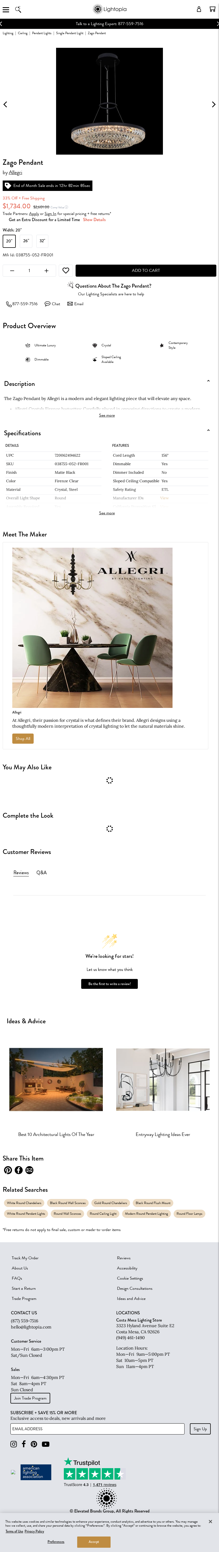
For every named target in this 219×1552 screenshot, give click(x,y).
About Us (20, 1268)
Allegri (15, 172)
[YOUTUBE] (45, 1444)
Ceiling (23, 33)
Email (78, 304)
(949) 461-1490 (130, 1337)
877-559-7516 (25, 304)
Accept (94, 1541)
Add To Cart (146, 270)
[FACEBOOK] (24, 1444)
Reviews (124, 1258)
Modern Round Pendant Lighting (146, 1213)
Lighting (8, 33)
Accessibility (127, 1268)
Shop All (23, 738)
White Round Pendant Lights (26, 1213)
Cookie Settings (130, 1278)
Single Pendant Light (69, 33)
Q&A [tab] (41, 872)
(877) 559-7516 (24, 1320)
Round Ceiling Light (103, 1213)
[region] (109, 1532)
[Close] (210, 1521)
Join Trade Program (30, 1398)
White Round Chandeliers (24, 1202)
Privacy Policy (34, 1531)
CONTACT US (24, 1313)
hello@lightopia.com (31, 1327)
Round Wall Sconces (67, 1213)
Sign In (50, 213)
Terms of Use (14, 1531)
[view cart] (212, 9)
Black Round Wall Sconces (68, 1202)
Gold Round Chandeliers (110, 1202)
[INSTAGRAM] (13, 1444)
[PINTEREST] (34, 1444)
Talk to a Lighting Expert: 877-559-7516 (109, 24)
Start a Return (24, 1288)
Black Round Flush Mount (153, 1202)
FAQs (17, 1278)
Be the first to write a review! (109, 983)
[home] (109, 13)
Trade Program (24, 1298)
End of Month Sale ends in (35, 185)
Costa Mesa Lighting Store (139, 1320)
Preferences (56, 1541)
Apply (34, 213)
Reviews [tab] (21, 872)
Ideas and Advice (131, 1298)
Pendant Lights (42, 33)
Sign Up (200, 1429)
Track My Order (25, 1258)
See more (107, 415)
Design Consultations (134, 1288)
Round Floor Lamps (189, 1213)
